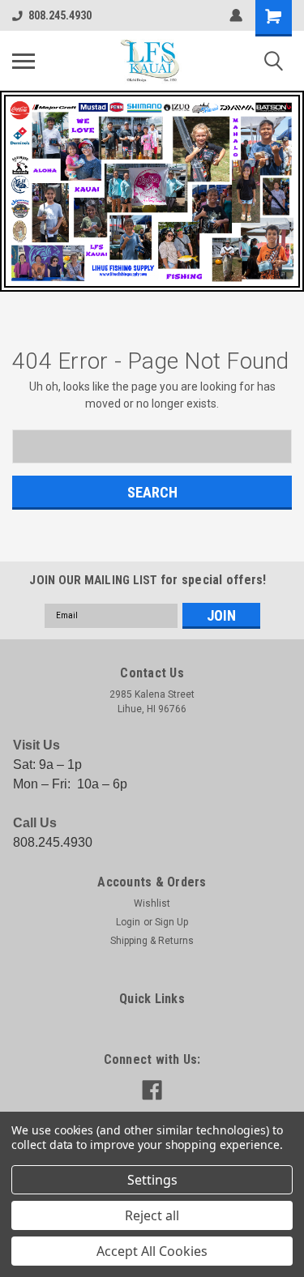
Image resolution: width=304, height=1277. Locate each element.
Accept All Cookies (152, 1251)
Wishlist (152, 903)
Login (128, 922)
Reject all (152, 1215)
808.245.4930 (60, 15)
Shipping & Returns (152, 940)
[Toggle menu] (23, 60)
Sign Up (171, 922)
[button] (152, 191)
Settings (152, 1180)
